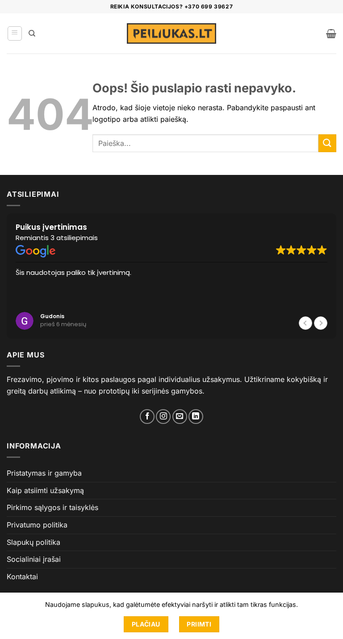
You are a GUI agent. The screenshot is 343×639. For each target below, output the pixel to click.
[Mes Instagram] (163, 416)
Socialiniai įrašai (34, 559)
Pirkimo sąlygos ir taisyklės (52, 507)
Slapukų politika (33, 542)
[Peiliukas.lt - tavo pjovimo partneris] (171, 33)
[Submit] (327, 143)
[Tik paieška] (32, 33)
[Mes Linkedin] (195, 416)
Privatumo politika (37, 524)
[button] (15, 33)
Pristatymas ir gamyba (44, 473)
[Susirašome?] (179, 416)
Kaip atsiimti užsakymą (45, 490)
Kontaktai (22, 576)
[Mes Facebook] (147, 416)
